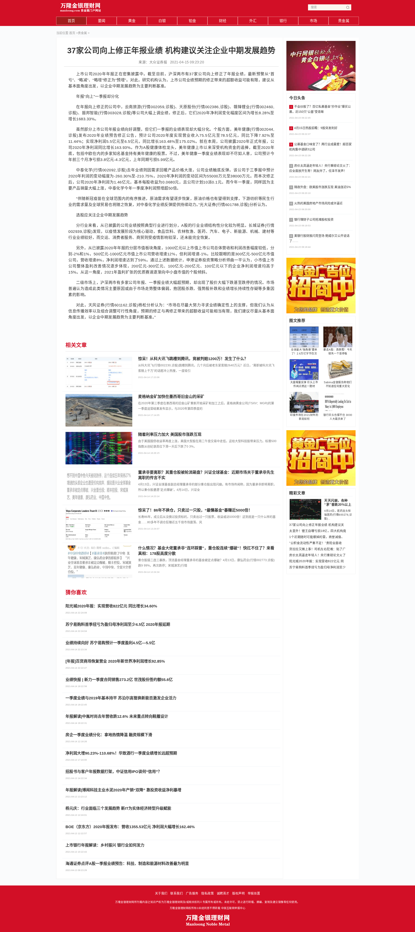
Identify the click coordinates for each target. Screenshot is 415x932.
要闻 (101, 21)
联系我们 (176, 893)
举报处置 (254, 893)
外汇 (253, 21)
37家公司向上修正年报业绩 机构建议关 (316, 524)
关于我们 (161, 893)
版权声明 (238, 893)
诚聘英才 (223, 893)
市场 (313, 21)
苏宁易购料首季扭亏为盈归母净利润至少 (317, 567)
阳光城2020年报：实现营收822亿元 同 (316, 561)
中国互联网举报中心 (233, 908)
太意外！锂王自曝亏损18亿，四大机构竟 (317, 531)
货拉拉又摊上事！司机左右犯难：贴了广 (317, 549)
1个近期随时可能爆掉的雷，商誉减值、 (316, 537)
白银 (162, 21)
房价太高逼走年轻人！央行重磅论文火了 (317, 555)
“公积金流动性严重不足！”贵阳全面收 (315, 543)
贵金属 (344, 21)
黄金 (132, 21)
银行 (283, 21)
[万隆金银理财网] (80, 6)
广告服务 (192, 893)
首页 (71, 21)
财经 (223, 21)
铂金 (192, 21)
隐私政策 (207, 893)
